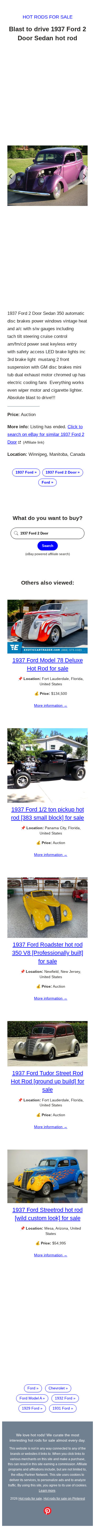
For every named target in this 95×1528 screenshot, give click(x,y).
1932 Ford (63, 1398)
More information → (50, 705)
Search (47, 546)
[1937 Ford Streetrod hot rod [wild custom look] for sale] (47, 1202)
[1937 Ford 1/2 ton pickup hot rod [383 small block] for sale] (47, 801)
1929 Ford (30, 1408)
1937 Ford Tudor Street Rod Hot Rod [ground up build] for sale (47, 1081)
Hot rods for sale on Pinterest (64, 1498)
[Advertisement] (47, 94)
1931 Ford (61, 1408)
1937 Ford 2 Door (61, 472)
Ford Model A (31, 1398)
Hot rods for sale (48, 17)
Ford (46, 482)
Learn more (47, 1490)
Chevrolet (57, 1388)
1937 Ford (25, 472)
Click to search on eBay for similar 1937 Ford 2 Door (45, 434)
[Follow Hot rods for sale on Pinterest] (47, 1513)
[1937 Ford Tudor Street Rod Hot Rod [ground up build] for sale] (47, 1065)
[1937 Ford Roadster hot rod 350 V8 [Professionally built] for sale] (47, 936)
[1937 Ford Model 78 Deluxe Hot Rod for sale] (47, 652)
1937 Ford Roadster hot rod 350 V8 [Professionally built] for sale (47, 952)
